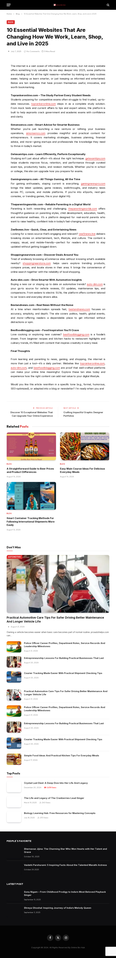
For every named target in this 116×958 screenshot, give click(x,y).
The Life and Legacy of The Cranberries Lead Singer (54, 798)
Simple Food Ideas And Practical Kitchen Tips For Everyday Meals (61, 755)
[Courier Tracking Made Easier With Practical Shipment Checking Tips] (14, 677)
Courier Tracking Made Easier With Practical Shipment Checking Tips (63, 673)
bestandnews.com (79, 309)
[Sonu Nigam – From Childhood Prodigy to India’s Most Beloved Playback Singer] (14, 895)
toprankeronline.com (43, 103)
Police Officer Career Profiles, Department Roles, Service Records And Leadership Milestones (64, 645)
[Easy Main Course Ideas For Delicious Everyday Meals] (84, 446)
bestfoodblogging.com (76, 334)
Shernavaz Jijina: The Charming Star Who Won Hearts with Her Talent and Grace (65, 850)
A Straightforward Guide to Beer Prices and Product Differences (30, 470)
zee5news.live (87, 233)
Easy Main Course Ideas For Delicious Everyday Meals (82, 470)
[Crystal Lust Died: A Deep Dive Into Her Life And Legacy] (14, 786)
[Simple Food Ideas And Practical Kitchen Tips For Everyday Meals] (14, 759)
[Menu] (9, 5)
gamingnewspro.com (93, 183)
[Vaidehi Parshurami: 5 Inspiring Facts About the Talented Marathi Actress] (14, 868)
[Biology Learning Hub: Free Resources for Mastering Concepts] (14, 817)
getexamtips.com (95, 158)
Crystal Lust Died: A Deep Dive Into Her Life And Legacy (56, 783)
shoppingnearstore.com (37, 263)
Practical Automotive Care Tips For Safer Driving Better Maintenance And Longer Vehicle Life (55, 619)
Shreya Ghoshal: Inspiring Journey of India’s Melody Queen (57, 907)
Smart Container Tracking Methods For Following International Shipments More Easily (31, 521)
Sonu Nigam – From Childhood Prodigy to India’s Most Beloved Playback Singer (65, 893)
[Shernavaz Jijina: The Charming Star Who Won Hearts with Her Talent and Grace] (14, 852)
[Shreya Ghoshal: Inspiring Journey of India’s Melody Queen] (14, 911)
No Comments (33, 51)
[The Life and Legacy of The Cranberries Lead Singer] (14, 801)
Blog (10, 22)
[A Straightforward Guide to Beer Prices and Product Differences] (31, 446)
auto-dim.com (95, 284)
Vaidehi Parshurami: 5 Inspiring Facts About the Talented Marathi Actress (65, 865)
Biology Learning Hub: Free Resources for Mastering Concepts (59, 813)
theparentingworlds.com (82, 208)
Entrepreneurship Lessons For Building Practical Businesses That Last (64, 658)
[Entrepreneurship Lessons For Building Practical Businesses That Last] (14, 661)
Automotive (14, 557)
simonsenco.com (35, 133)
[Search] (107, 5)
